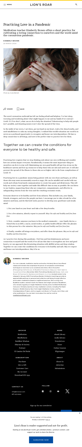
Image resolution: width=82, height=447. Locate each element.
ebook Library (59, 334)
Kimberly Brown (11, 41)
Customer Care (22, 368)
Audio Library (59, 338)
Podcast (22, 348)
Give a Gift (22, 365)
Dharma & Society (22, 344)
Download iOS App (22, 375)
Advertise (60, 365)
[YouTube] (59, 391)
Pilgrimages (60, 351)
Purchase (22, 361)
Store (60, 344)
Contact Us (17, 387)
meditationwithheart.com (22, 295)
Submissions (60, 368)
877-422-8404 (16, 394)
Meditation (22, 334)
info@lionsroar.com (18, 392)
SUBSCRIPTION (22, 357)
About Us (60, 361)
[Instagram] (52, 391)
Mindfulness (22, 338)
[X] (67, 391)
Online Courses (60, 348)
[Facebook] (44, 391)
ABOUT (60, 357)
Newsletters (60, 341)
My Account (22, 372)
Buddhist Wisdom (22, 341)
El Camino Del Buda (22, 351)
